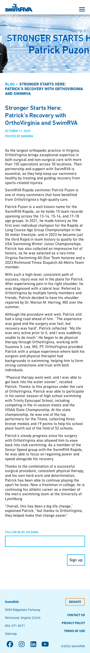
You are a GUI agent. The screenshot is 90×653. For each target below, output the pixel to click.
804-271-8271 (15, 626)
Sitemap (11, 634)
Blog (10, 84)
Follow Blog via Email (22, 532)
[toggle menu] (82, 9)
